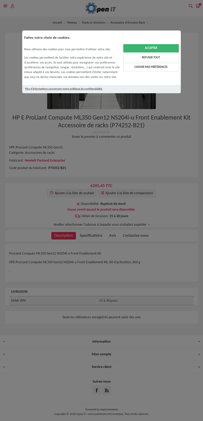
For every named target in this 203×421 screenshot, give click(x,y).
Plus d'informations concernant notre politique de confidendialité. (64, 88)
